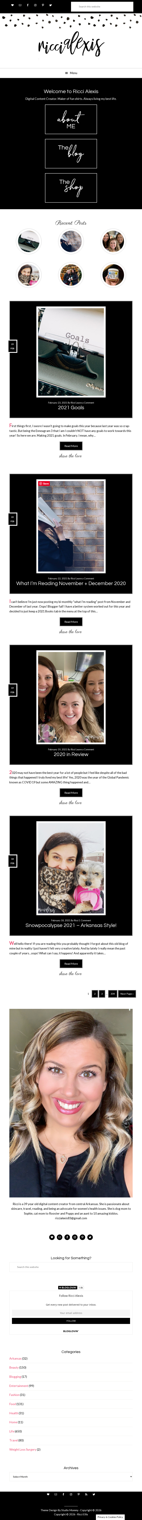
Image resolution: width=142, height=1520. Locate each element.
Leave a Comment (85, 402)
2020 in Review (71, 754)
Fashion (14, 1395)
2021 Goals (71, 407)
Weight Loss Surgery (22, 1449)
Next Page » (127, 995)
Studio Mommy (69, 1510)
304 (113, 995)
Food (12, 1404)
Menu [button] (73, 73)
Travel (13, 1440)
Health (13, 1413)
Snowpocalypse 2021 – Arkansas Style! (71, 925)
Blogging (15, 1376)
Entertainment (18, 1386)
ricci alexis (71, 47)
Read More (71, 445)
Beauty (14, 1367)
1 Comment (85, 920)
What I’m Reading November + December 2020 (71, 583)
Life (11, 1431)
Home (13, 1422)
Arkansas (15, 1358)
